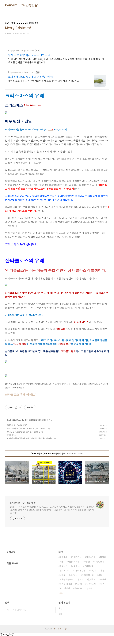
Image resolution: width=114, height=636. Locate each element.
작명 (102, 583)
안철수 (89, 588)
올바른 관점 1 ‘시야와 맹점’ (17, 425)
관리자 (66, 628)
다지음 (103, 557)
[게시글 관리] (20, 407)
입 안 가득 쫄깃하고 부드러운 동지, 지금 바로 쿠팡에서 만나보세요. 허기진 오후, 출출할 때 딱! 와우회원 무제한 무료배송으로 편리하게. (56, 60)
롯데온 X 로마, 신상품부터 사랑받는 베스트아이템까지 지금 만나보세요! (44, 80)
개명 (62, 561)
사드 (100, 574)
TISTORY (57, 628)
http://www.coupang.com (21, 50)
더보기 (60, 593)
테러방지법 (91, 583)
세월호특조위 (74, 561)
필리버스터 (64, 570)
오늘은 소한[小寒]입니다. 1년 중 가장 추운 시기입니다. (27, 428)
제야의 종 (10, 435)
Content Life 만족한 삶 (21, 5)
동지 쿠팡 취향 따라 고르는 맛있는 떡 (29, 55)
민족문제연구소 (66, 579)
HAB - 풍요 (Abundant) (17, 420)
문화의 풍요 (33, 420)
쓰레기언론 (76, 557)
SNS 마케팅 (65, 588)
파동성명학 (99, 561)
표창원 (87, 561)
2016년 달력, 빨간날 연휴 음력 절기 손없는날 (23, 431)
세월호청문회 (88, 574)
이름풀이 (63, 565)
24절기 (93, 570)
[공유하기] (16, 407)
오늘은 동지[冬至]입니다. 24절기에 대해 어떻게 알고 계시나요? (30, 438)
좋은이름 (78, 588)
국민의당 (74, 574)
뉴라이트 (76, 565)
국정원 (103, 579)
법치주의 (63, 557)
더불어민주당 (79, 570)
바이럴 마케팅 (66, 583)
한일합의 (92, 579)
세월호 (62, 574)
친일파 (80, 579)
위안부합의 (91, 557)
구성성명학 (89, 565)
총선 (102, 570)
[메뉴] (107, 5)
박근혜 (79, 583)
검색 (52, 610)
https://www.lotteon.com (21, 72)
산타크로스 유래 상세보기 (21, 394)
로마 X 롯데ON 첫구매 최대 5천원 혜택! (30, 76)
